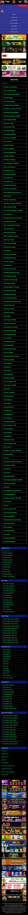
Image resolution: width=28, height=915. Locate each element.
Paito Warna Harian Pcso (9, 727)
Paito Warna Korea (7, 597)
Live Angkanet (4, 762)
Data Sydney (7, 389)
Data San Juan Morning (10, 199)
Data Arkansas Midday (10, 174)
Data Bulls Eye (7, 367)
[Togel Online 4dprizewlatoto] (14, 831)
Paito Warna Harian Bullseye (10, 725)
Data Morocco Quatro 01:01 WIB (12, 108)
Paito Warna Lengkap (8, 611)
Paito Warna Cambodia (9, 590)
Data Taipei (7, 534)
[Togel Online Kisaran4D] (14, 55)
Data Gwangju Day (8, 414)
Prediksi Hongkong (8, 555)
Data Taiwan (7, 472)
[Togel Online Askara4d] (14, 813)
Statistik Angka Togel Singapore (11, 619)
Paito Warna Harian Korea (9, 729)
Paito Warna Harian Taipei (9, 734)
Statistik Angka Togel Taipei (10, 637)
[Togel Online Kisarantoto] (14, 62)
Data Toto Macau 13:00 (10, 381)
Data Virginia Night (9, 345)
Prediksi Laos (6, 569)
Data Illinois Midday (9, 156)
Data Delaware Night (9, 283)
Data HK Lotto (20, 911)
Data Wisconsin (8, 265)
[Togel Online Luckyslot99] (14, 850)
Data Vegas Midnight (9, 421)
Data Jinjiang (7, 316)
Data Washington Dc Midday (11, 163)
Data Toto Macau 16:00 (10, 425)
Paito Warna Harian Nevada (10, 736)
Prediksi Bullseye (7, 562)
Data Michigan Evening (10, 258)
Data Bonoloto (7, 196)
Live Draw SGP (14, 20)
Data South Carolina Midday (11, 112)
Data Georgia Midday (9, 101)
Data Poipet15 (7, 403)
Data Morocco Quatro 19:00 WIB (12, 450)
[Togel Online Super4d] (14, 49)
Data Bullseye (6, 659)
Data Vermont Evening (10, 232)
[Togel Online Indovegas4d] (14, 898)
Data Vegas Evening (9, 309)
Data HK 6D (6, 673)
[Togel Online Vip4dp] (14, 856)
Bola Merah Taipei (7, 703)
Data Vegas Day (8, 214)
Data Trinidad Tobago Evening (12, 225)
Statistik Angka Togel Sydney (10, 623)
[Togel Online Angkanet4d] (14, 880)
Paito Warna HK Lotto (12, 911)
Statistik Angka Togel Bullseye (10, 628)
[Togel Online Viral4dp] (14, 74)
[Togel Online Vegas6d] (14, 807)
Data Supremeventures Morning (12, 520)
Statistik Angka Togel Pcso (10, 630)
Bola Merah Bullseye (8, 694)
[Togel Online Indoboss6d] (14, 788)
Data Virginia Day (8, 178)
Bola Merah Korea (7, 699)
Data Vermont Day (8, 123)
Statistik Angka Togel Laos (10, 635)
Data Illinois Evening (9, 312)
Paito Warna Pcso (7, 595)
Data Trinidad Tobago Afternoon (12, 192)
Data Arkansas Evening (10, 290)
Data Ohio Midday (8, 98)
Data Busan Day (8, 410)
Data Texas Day (8, 141)
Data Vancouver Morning (10, 327)
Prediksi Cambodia (8, 560)
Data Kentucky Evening (10, 349)
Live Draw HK (14, 17)
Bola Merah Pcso (7, 696)
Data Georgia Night (9, 359)
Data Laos (6, 505)
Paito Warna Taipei (7, 602)
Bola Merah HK (7, 687)
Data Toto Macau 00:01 (10, 90)
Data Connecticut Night (10, 330)
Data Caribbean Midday (10, 119)
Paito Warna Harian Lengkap (10, 743)
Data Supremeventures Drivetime (13, 218)
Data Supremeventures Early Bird (13, 461)
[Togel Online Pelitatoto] (14, 68)
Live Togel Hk (4, 774)
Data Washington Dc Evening (11, 287)
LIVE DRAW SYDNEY (23, 5)
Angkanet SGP (5, 754)
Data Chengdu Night (9, 516)
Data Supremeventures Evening (12, 301)
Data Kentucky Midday (10, 134)
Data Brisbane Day (8, 396)
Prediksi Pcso (6, 564)
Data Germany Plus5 (9, 127)
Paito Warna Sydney (8, 588)
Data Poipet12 (7, 370)
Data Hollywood (8, 400)
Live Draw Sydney (14, 23)
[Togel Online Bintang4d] (14, 819)
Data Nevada (7, 469)
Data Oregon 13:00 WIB (10, 385)
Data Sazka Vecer (8, 181)
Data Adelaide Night (9, 494)
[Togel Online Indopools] (14, 886)
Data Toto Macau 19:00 (10, 443)
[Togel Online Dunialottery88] (14, 862)
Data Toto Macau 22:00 (10, 509)
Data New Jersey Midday (10, 87)
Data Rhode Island (8, 145)
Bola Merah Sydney (8, 689)
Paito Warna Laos (7, 600)
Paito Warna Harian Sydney (10, 720)
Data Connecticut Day (9, 167)
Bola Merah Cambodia (8, 692)
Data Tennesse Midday (10, 138)
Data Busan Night (8, 454)
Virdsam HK (4, 751)
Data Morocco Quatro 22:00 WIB (12, 498)
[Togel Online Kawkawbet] (14, 801)
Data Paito (14, 80)
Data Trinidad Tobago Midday (11, 94)
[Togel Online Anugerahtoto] (14, 868)
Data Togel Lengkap (8, 677)
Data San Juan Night (9, 392)
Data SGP (5, 908)
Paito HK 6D (14, 29)
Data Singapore (8, 436)
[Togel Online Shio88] (14, 892)
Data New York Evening (10, 269)
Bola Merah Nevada (8, 706)
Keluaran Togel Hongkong (7, 771)
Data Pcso (6, 458)
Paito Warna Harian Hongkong (10, 718)
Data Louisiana (8, 338)
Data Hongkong (8, 527)
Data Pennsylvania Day (10, 152)
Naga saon (4, 759)
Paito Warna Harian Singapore (10, 715)
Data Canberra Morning (10, 276)
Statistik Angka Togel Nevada (10, 640)
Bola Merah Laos (7, 701)
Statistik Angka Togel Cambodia (11, 626)
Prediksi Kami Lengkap (9, 576)
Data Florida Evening (9, 305)
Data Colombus (8, 432)
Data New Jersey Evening (10, 279)
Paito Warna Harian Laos (9, 732)
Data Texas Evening (9, 239)
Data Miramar (7, 250)
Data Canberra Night (9, 465)
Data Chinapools (8, 418)
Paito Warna (14, 26)
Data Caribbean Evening (10, 298)
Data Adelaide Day (8, 407)
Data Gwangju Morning (10, 334)
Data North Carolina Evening (11, 356)
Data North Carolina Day (10, 189)
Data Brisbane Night (9, 476)
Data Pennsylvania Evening (11, 236)
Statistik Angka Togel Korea (10, 633)
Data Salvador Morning (10, 185)
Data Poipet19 (7, 447)
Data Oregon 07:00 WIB (10, 243)
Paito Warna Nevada (8, 604)
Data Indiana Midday (9, 130)
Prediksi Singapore (8, 553)
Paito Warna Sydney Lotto (17, 912)
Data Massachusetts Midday (11, 105)
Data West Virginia (9, 229)
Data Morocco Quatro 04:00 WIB (12, 203)
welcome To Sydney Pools (8, 765)
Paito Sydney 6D (14, 31)
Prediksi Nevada (7, 574)
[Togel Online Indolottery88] (14, 874)
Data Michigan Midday (9, 541)
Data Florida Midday (9, 149)
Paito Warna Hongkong (9, 586)
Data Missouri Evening (10, 323)
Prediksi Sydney (7, 557)
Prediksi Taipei (7, 571)
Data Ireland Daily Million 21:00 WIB (13, 480)
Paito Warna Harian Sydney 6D (10, 741)
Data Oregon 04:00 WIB (10, 207)
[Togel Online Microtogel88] (14, 782)
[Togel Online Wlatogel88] (14, 825)
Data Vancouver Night (9, 483)
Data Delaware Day (9, 170)
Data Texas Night (8, 352)
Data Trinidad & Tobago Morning (12, 490)
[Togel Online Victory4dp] (14, 795)
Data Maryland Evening (10, 294)
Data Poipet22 (7, 501)
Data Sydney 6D (7, 675)
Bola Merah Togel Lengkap (10, 708)
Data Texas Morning (9, 523)
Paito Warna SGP (20, 906)
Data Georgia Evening (9, 247)
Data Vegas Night (8, 374)
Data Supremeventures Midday (12, 116)
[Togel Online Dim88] (14, 43)
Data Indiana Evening (9, 341)
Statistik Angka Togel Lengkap (10, 642)
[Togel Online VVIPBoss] (14, 37)
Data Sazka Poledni (9, 439)
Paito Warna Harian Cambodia (10, 722)
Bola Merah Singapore (8, 685)
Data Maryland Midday (9, 538)
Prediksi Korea (7, 567)
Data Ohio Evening (8, 261)
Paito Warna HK (5, 551)
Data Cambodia (8, 363)
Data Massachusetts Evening (11, 272)
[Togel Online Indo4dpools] (14, 843)
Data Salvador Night (9, 378)
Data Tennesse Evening (10, 254)
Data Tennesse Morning (10, 512)
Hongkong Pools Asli (6, 768)
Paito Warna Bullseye (8, 593)
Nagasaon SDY (5, 756)
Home (14, 14)
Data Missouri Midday (9, 159)
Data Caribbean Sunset (10, 221)
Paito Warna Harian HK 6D (9, 739)
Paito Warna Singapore (9, 583)
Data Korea (7, 487)
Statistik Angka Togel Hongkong (11, 621)
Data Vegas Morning (9, 530)
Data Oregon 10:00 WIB (10, 320)
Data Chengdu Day (8, 429)
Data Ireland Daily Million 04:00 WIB (13, 210)
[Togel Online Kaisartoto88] (14, 837)
